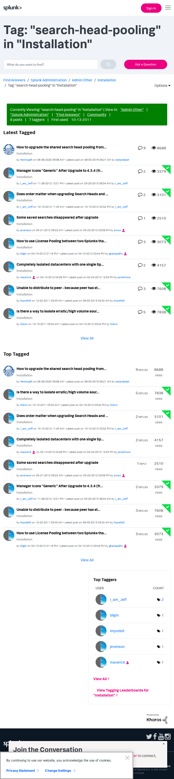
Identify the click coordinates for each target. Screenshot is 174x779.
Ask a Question (145, 64)
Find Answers (14, 80)
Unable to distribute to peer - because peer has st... (58, 287)
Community (96, 114)
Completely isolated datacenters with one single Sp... (60, 264)
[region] (66, 765)
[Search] (108, 64)
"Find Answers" (68, 114)
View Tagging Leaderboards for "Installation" (121, 692)
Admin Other (82, 80)
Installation (107, 80)
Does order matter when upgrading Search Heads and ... (62, 194)
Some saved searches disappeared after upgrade (57, 217)
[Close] (127, 757)
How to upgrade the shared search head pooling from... (61, 147)
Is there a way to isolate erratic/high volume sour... (58, 311)
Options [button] (159, 85)
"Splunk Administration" (29, 114)
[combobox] (59, 64)
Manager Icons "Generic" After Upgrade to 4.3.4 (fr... (60, 170)
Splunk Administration (49, 80)
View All (87, 338)
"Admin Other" (132, 109)
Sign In (151, 8)
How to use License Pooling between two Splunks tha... (61, 241)
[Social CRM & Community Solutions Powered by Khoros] (157, 718)
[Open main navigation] (168, 7)
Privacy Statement (20, 770)
